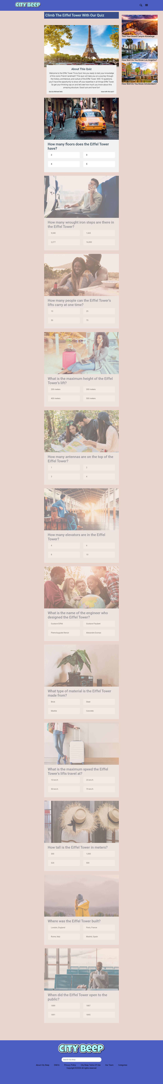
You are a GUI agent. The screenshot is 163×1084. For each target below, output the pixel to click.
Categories (122, 1065)
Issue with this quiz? (107, 91)
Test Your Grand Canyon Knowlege (138, 36)
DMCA (56, 1065)
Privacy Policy (70, 1065)
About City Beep (42, 1065)
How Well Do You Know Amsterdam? (139, 84)
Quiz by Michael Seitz (56, 91)
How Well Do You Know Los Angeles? (139, 60)
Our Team (109, 1065)
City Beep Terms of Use (90, 1065)
